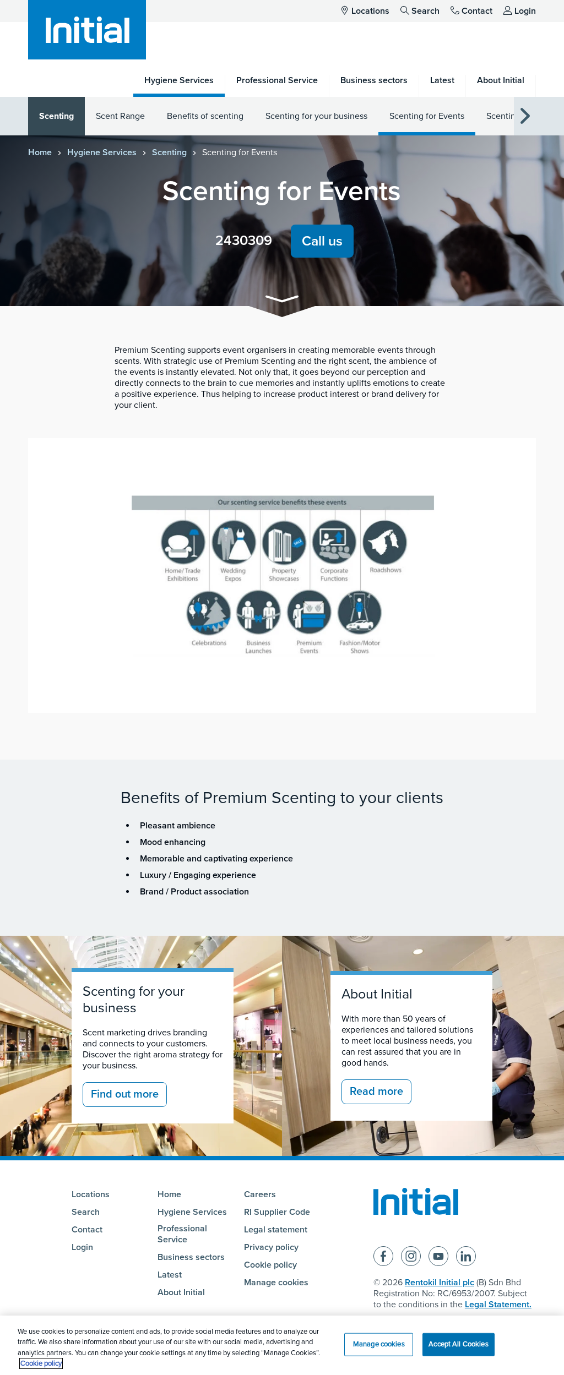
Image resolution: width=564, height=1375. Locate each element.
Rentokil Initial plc (439, 1282)
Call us (322, 241)
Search (425, 11)
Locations (370, 11)
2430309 (243, 240)
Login (525, 11)
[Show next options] (525, 116)
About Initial (377, 994)
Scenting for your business (316, 116)
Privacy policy (271, 1247)
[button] (282, 300)
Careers (260, 1194)
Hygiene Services (102, 152)
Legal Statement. (498, 1304)
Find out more (125, 1094)
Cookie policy (270, 1264)
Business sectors (191, 1257)
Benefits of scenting (205, 116)
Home (40, 152)
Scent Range (120, 116)
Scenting (56, 116)
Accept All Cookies (458, 1344)
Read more (376, 1091)
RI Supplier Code (277, 1212)
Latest (170, 1274)
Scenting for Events (426, 116)
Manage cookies (276, 1282)
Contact (477, 11)
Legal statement (275, 1229)
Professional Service (182, 1234)
